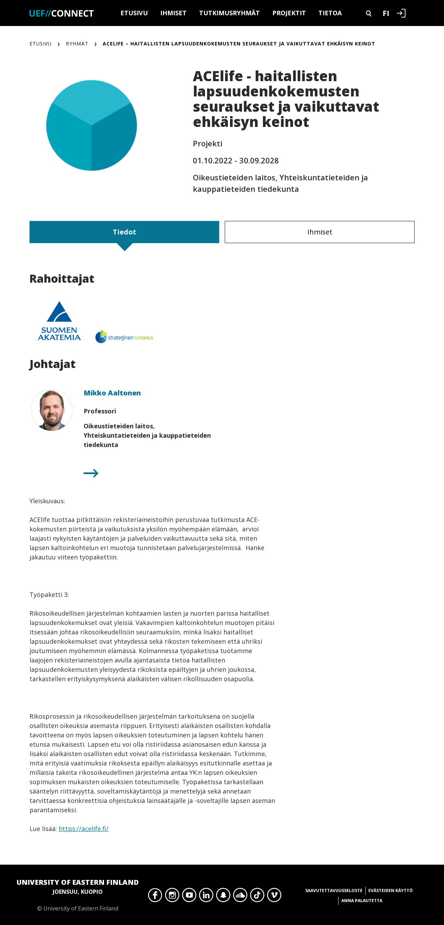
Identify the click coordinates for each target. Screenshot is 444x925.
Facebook (155, 897)
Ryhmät (77, 43)
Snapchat (223, 897)
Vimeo (274, 897)
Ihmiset (173, 13)
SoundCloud (240, 897)
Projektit (289, 13)
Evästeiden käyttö (390, 890)
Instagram (172, 897)
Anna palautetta (361, 900)
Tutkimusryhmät (229, 13)
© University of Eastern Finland (78, 894)
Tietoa (330, 13)
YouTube (189, 897)
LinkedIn (206, 897)
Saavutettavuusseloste (333, 890)
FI (386, 13)
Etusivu (134, 13)
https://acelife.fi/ (84, 828)
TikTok (257, 897)
